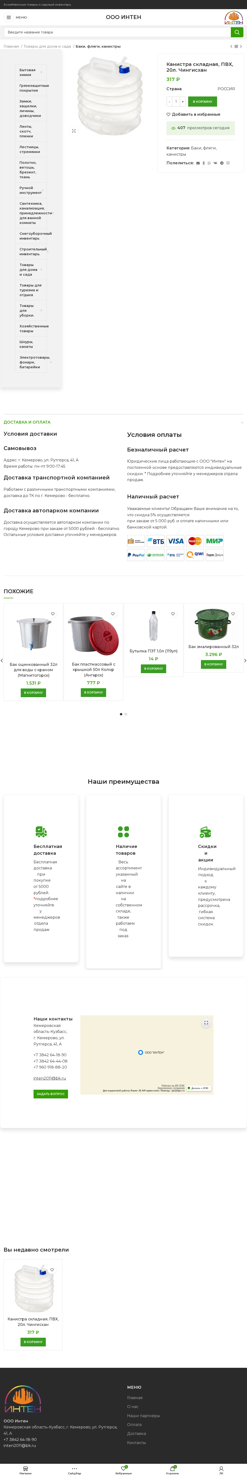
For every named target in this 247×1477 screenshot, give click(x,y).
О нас (132, 1406)
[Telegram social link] (222, 163)
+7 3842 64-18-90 (50, 1055)
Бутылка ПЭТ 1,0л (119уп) (154, 651)
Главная (12, 46)
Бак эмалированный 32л (213, 646)
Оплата (134, 1424)
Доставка (136, 1433)
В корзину (202, 101)
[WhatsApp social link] (209, 163)
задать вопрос (51, 1094)
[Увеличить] (74, 131)
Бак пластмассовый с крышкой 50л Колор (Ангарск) (93, 669)
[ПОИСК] (237, 32)
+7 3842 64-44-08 (51, 1061)
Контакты (136, 1442)
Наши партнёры (143, 1415)
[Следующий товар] (241, 46)
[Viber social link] (228, 163)
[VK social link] (215, 163)
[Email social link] (198, 163)
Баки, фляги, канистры (98, 46)
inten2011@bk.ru (50, 1078)
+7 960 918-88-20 (50, 1067)
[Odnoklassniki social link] (203, 163)
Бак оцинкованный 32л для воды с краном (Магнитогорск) (33, 670)
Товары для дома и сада (48, 46)
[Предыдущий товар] (231, 46)
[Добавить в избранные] (52, 614)
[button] (33, 692)
